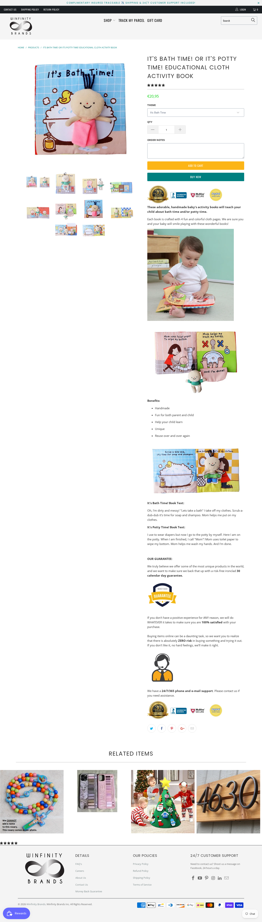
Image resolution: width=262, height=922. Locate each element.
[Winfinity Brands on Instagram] (213, 878)
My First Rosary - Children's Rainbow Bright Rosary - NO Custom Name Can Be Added (32, 802)
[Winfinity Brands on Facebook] (193, 878)
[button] (156, 85)
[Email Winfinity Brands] (226, 878)
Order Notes (156, 140)
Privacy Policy (140, 864)
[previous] (24, 109)
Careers (79, 871)
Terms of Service (142, 884)
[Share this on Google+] (182, 728)
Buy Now (195, 177)
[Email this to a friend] (192, 728)
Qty (149, 122)
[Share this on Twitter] (151, 728)
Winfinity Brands (35, 904)
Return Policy (51, 9)
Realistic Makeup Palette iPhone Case (97, 791)
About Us (80, 877)
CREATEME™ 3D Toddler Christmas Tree (163, 801)
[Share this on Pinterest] (172, 728)
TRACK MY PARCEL (132, 20)
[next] (137, 109)
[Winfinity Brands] (21, 26)
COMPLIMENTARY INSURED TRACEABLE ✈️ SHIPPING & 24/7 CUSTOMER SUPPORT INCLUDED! (131, 2)
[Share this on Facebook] (161, 728)
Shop (108, 20)
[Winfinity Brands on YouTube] (200, 878)
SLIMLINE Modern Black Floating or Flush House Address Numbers (228, 802)
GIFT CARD (154, 20)
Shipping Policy (30, 9)
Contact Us (10, 9)
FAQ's (78, 864)
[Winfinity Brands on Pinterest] (206, 878)
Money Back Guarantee (88, 891)
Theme (151, 105)
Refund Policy (140, 871)
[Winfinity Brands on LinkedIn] (220, 878)
